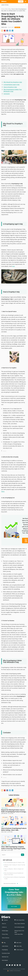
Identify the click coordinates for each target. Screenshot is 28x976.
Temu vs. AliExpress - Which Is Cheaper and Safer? (13, 869)
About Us (4, 923)
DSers (2, 491)
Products (6, 808)
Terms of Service (5, 937)
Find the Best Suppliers (19, 927)
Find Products (4, 845)
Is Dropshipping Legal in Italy (11, 84)
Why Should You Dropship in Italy (13, 82)
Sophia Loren (4, 27)
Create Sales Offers (19, 934)
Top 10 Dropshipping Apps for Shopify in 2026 (14, 862)
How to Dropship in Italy (10, 87)
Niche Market (5, 960)
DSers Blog (8, 9)
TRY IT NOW (14, 906)
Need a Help (19, 946)
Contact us (4, 927)
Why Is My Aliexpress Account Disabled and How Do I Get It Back (13, 873)
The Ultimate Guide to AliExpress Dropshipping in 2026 (14, 877)
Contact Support (19, 949)
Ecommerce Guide (6, 953)
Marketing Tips (5, 956)
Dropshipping (5, 949)
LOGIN (20, 1)
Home (2, 9)
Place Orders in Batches (20, 923)
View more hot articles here (10, 883)
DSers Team (4, 831)
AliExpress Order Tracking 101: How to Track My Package (14, 865)
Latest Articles (4, 4)
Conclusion (7, 93)
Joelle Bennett (4, 813)
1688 (2, 808)
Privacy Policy (5, 934)
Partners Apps (5, 930)
